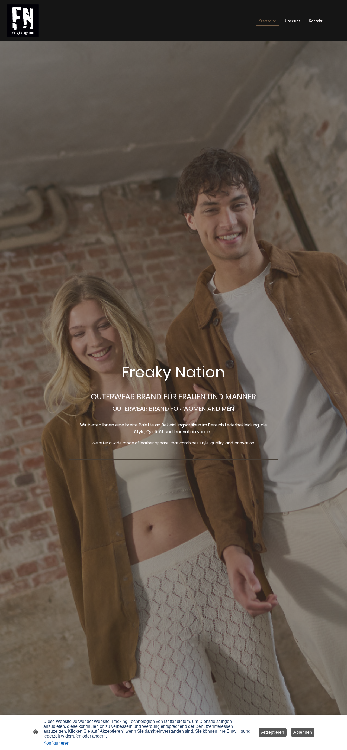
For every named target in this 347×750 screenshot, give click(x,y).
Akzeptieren (272, 732)
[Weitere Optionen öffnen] (333, 20)
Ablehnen (302, 732)
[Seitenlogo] (23, 20)
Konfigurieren (56, 743)
